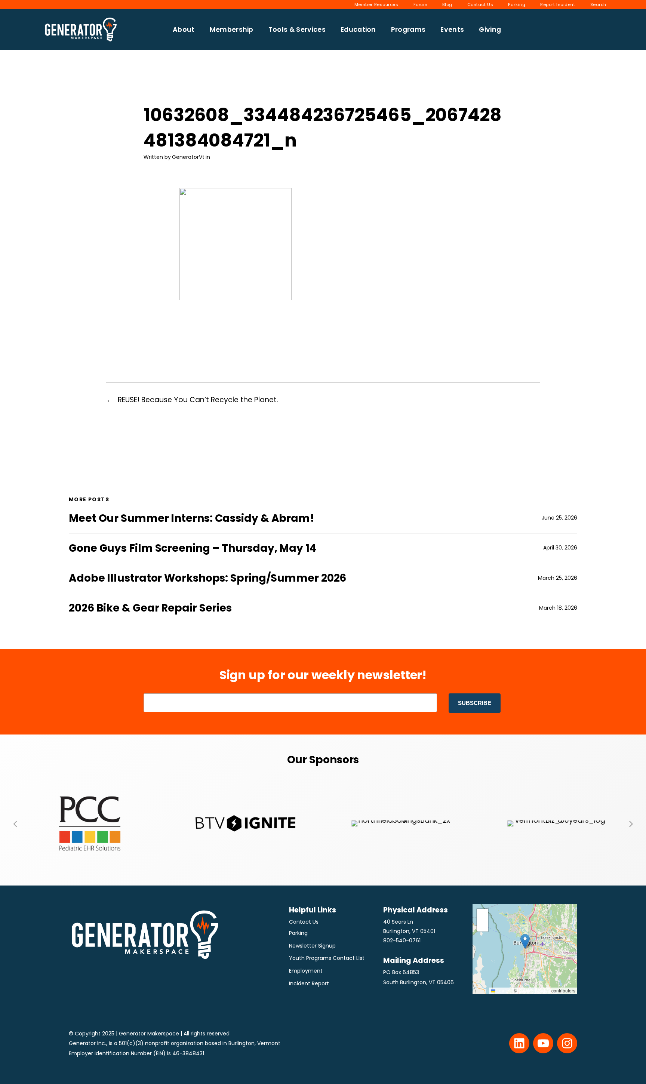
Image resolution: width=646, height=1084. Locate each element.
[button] (15, 823)
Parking (298, 933)
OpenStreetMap (534, 990)
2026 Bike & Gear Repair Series (150, 608)
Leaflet (502, 990)
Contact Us (304, 922)
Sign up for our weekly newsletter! (323, 674)
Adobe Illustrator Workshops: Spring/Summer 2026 (207, 578)
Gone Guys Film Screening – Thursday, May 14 (192, 548)
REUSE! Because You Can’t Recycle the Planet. (198, 400)
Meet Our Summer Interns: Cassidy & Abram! (191, 518)
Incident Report (309, 983)
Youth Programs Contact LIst (326, 958)
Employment (306, 970)
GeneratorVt (188, 157)
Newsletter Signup (312, 945)
